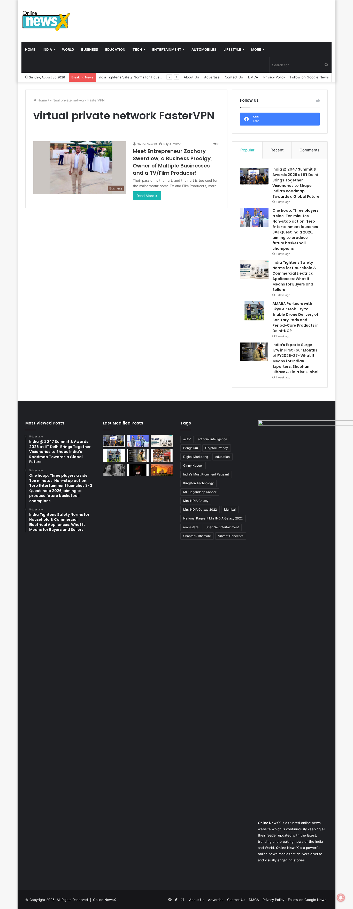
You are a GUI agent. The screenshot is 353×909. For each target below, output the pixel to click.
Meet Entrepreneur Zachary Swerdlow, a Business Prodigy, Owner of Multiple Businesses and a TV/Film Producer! (172, 162)
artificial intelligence (212, 439)
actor (187, 439)
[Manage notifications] (341, 897)
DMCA (253, 77)
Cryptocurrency (216, 448)
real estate (190, 527)
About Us (191, 77)
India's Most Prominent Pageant (206, 474)
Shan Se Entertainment (222, 527)
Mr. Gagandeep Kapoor (199, 492)
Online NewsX (147, 144)
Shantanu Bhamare (197, 536)
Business (89, 49)
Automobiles (203, 49)
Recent (277, 150)
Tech (137, 49)
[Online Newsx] (46, 20)
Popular (247, 150)
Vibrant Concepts (230, 536)
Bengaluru (190, 448)
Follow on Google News (309, 77)
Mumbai (230, 509)
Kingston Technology (198, 483)
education (222, 457)
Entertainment (166, 49)
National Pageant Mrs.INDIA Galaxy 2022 (213, 518)
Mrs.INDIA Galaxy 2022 (200, 509)
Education (115, 49)
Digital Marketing (195, 457)
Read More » (147, 196)
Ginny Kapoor (193, 465)
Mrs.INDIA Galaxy (196, 501)
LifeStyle (232, 49)
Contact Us (234, 77)
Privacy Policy (274, 77)
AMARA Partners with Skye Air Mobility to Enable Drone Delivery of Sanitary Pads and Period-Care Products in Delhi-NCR (295, 317)
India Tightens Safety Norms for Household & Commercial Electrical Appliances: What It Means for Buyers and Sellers (294, 276)
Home (30, 49)
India (47, 49)
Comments (309, 150)
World (68, 49)
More (256, 49)
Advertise (212, 77)
